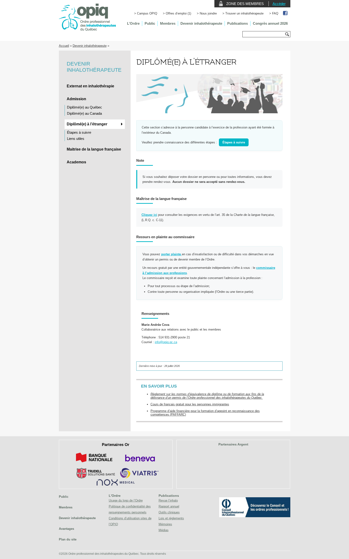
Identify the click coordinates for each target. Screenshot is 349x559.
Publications (237, 23)
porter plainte (171, 254)
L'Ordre (115, 495)
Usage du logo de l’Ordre (126, 500)
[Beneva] (139, 463)
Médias (164, 530)
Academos (76, 162)
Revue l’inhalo (168, 500)
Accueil (64, 45)
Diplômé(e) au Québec (84, 107)
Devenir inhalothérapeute (201, 23)
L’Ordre (133, 23)
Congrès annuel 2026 (270, 23)
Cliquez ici (149, 215)
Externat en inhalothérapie (90, 86)
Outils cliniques (169, 512)
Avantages (66, 529)
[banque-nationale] (94, 463)
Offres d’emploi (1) (178, 13)
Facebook (285, 13)
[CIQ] (254, 516)
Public (150, 23)
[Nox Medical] (116, 484)
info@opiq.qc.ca (166, 342)
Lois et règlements (171, 518)
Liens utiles (75, 139)
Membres (167, 23)
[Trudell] (93, 477)
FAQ (275, 13)
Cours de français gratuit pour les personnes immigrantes (190, 404)
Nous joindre (208, 13)
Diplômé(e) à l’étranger (87, 124)
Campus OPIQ (147, 13)
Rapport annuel (169, 506)
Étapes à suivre (79, 132)
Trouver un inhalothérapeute (244, 13)
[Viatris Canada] (139, 477)
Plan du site (67, 539)
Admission (76, 99)
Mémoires (165, 524)
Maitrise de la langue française (94, 149)
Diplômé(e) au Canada (84, 113)
